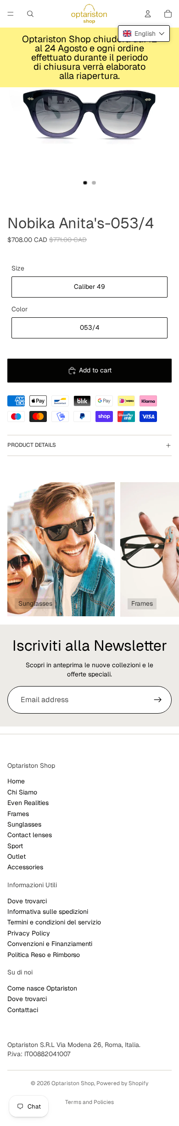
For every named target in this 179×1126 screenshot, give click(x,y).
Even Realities (28, 803)
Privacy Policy (28, 933)
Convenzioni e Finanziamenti (49, 944)
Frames (18, 814)
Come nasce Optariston (42, 988)
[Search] (30, 14)
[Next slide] (161, 549)
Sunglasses (24, 824)
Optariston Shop (72, 1083)
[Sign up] (158, 699)
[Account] (148, 14)
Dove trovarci (27, 901)
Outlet (16, 856)
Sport (15, 846)
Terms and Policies (89, 1102)
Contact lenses (29, 835)
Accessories (25, 867)
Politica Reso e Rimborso (43, 955)
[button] (143, 33)
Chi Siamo (22, 792)
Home (16, 781)
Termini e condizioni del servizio (54, 922)
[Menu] (10, 13)
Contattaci (22, 1010)
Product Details (31, 445)
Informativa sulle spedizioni (47, 911)
